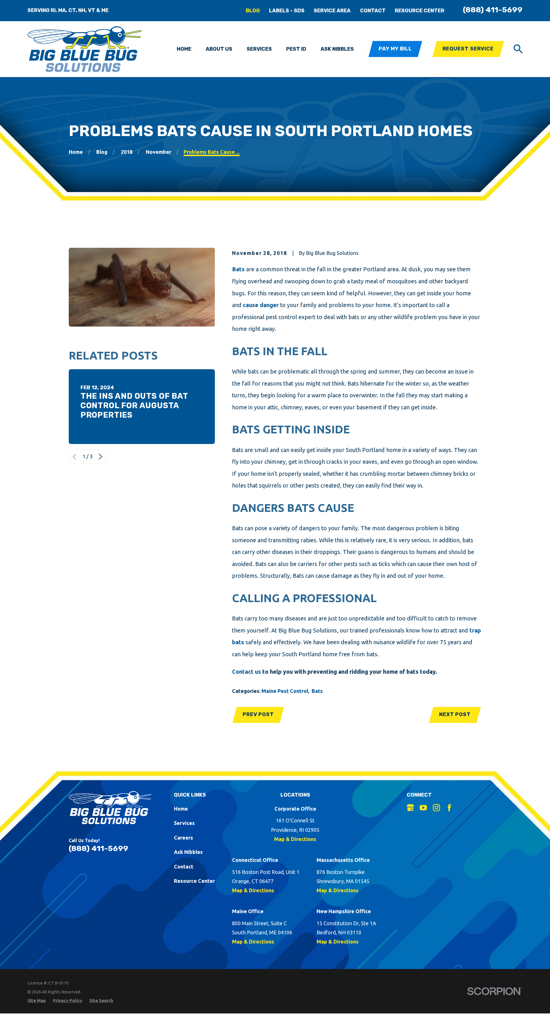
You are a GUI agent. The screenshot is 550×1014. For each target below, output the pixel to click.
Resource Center (419, 10)
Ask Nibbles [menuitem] (337, 49)
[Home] (85, 49)
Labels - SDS (287, 10)
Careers (183, 837)
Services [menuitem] (259, 49)
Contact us (246, 672)
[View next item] (100, 456)
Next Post (455, 714)
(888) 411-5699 (492, 9)
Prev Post (258, 714)
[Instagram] (436, 807)
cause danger (261, 305)
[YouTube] (423, 807)
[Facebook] (449, 807)
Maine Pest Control (285, 691)
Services (184, 823)
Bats (238, 269)
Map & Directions (295, 839)
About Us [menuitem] (219, 49)
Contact (373, 10)
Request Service (468, 49)
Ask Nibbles (188, 852)
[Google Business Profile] (410, 807)
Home (181, 808)
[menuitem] (37, 1000)
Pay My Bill (395, 49)
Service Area (332, 10)
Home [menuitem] (184, 49)
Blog (253, 10)
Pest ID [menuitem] (296, 49)
